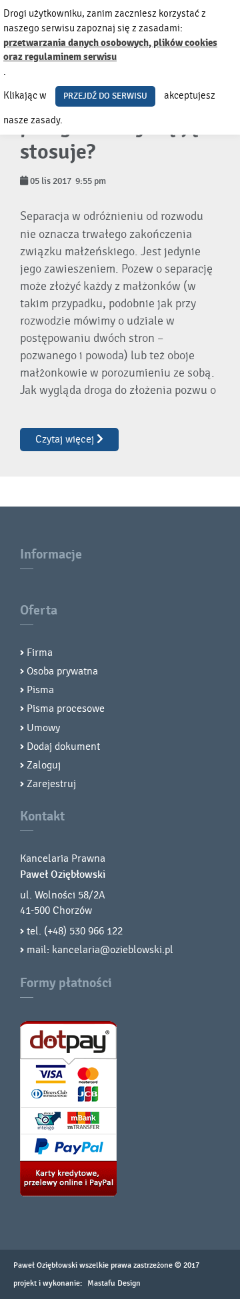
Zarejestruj (51, 784)
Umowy (43, 728)
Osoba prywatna (62, 671)
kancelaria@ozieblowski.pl (112, 950)
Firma (40, 652)
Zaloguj (44, 765)
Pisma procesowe (66, 708)
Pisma (40, 690)
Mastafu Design (114, 1283)
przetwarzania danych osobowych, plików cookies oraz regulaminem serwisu (110, 50)
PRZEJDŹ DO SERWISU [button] (105, 96)
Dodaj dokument (63, 746)
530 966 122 (96, 931)
